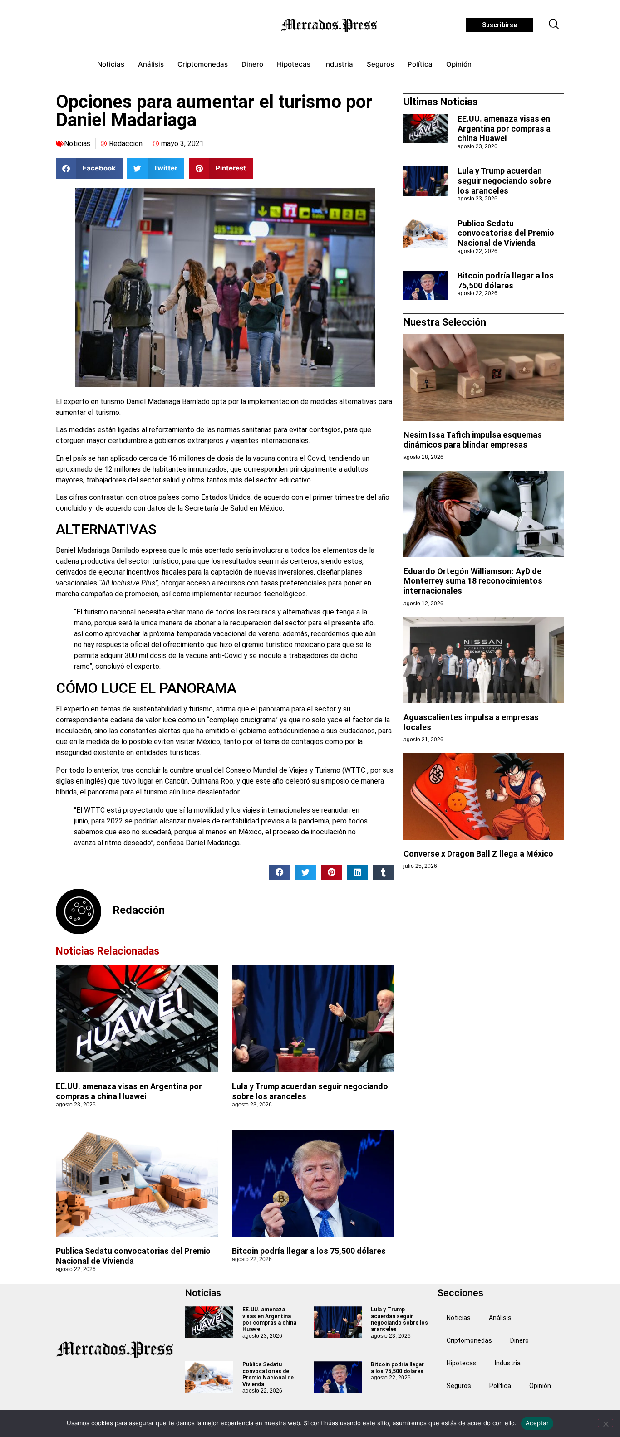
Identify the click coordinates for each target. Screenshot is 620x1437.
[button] (554, 25)
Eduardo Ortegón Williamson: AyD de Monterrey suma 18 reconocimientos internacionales (472, 580)
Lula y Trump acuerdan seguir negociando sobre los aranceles (504, 180)
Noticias (110, 64)
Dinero (252, 64)
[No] (605, 1423)
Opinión (459, 64)
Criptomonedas (202, 64)
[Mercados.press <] (329, 25)
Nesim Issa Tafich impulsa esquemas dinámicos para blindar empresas (472, 439)
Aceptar (537, 1423)
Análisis (151, 64)
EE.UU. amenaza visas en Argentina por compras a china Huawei (129, 1091)
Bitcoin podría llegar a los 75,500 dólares (309, 1251)
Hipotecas (293, 64)
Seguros (380, 64)
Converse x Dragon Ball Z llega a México (478, 853)
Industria (338, 64)
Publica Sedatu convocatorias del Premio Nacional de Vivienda (133, 1256)
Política (420, 64)
